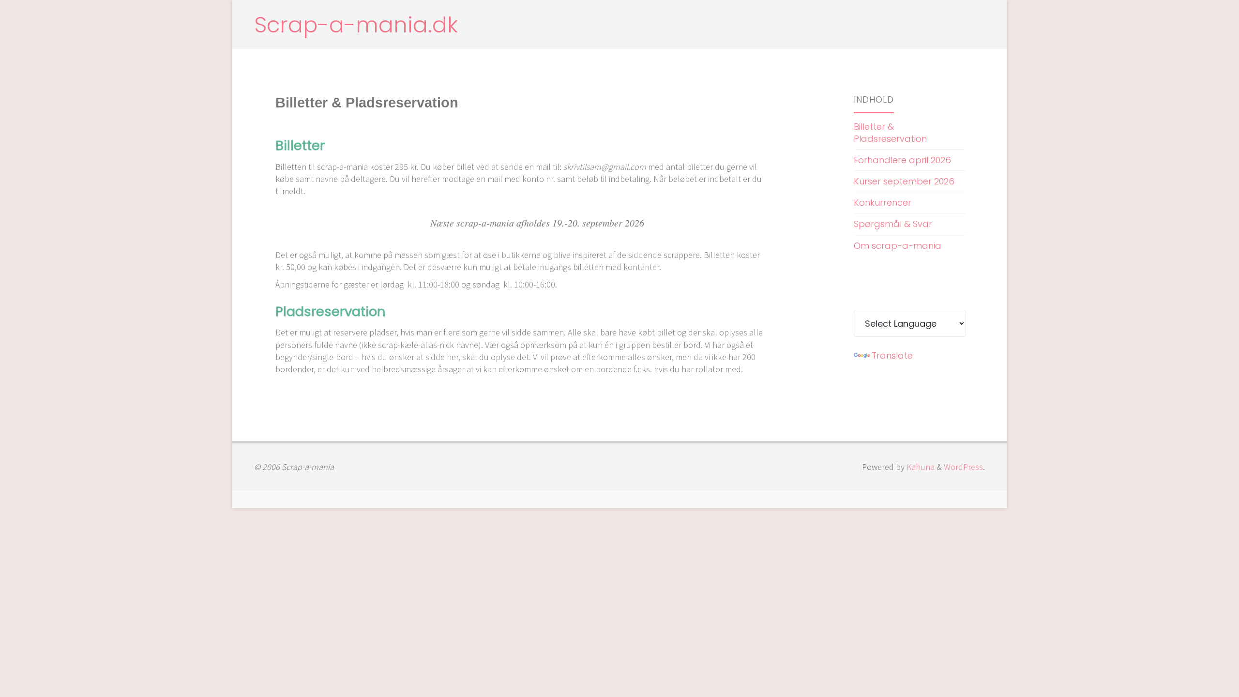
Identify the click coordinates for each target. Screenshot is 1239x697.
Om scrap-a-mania (897, 246)
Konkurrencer (882, 203)
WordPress (963, 466)
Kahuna (920, 466)
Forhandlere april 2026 (902, 160)
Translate (892, 355)
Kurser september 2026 (904, 181)
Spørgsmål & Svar (893, 224)
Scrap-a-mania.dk (356, 25)
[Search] (977, 24)
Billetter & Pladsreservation (890, 133)
